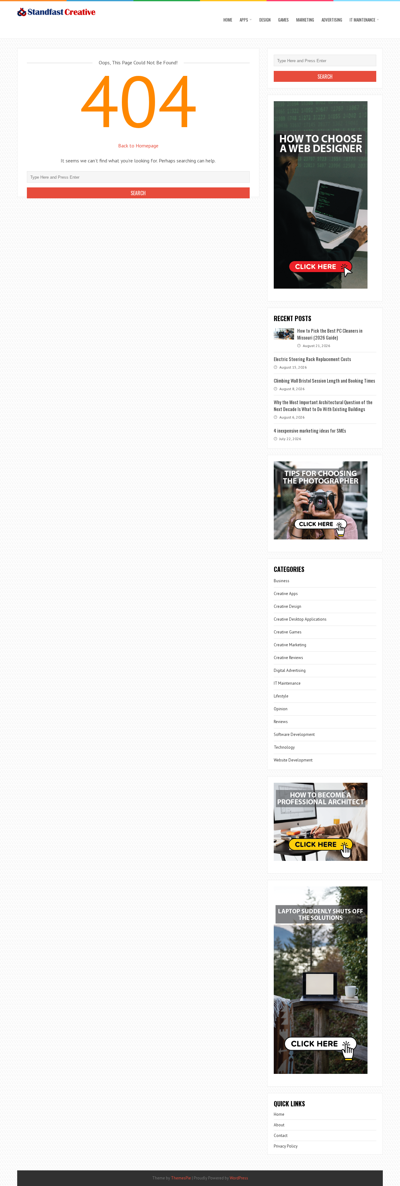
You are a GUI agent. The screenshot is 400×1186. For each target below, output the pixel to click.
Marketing (305, 20)
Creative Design (287, 606)
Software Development (294, 734)
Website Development (293, 760)
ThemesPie (181, 1178)
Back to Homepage (138, 145)
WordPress (239, 1178)
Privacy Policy (286, 1146)
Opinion (281, 709)
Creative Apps (286, 593)
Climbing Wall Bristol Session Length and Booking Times (324, 380)
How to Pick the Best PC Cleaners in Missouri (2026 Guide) (329, 334)
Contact (281, 1135)
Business (281, 580)
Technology (284, 747)
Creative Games (288, 632)
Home (227, 20)
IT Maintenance (362, 20)
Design (265, 20)
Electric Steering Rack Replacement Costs (312, 358)
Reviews (281, 721)
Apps (244, 20)
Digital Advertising (290, 670)
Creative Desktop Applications (300, 619)
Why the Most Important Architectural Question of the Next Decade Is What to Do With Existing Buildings (323, 405)
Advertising (332, 20)
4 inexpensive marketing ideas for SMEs (310, 430)
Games (283, 20)
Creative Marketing (290, 645)
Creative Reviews (288, 657)
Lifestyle (281, 696)
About (279, 1125)
